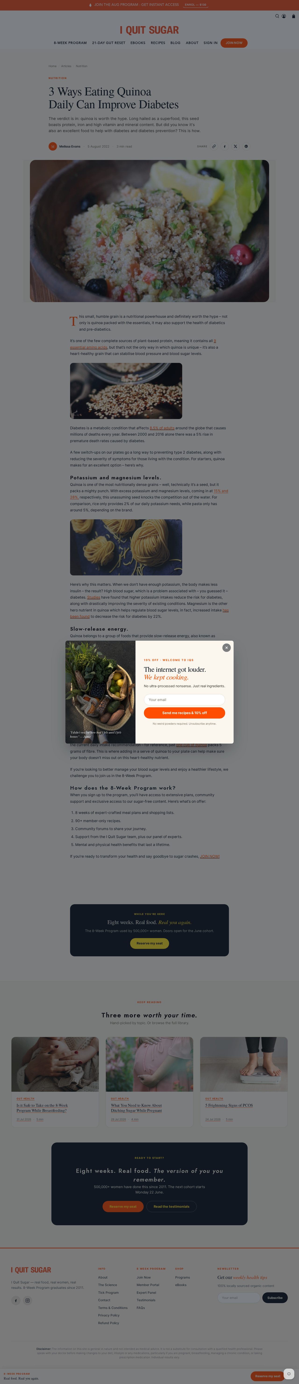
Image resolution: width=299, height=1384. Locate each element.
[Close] (226, 647)
